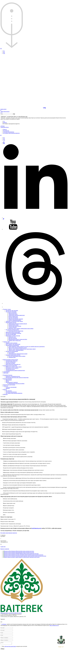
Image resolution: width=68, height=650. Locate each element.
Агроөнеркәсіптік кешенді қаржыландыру (15, 370)
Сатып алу (5, 385)
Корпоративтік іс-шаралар (12, 382)
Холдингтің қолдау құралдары (10, 365)
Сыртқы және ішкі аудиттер (14, 326)
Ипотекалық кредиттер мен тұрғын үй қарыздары (17, 377)
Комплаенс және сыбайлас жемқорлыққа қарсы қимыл (20, 328)
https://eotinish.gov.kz (54, 625)
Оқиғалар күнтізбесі (10, 363)
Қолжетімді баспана (7, 375)
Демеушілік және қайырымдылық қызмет (17, 353)
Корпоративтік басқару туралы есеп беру (17, 339)
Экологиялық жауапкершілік (12, 345)
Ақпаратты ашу (12, 357)
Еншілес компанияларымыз (14, 320)
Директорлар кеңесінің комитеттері (16, 315)
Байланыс (5, 394)
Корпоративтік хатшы (13, 324)
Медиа (7, 381)
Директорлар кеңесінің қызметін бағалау (17, 323)
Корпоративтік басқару (11, 322)
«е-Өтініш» (3, 624)
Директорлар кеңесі (12, 314)
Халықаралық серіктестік (11, 360)
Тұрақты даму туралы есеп (14, 340)
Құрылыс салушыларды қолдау (13, 376)
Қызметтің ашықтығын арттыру (13, 354)
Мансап (5, 122)
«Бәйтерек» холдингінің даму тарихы (14, 321)
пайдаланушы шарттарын (10, 646)
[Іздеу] (43, 107)
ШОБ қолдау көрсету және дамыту (14, 366)
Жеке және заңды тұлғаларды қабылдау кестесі (11, 612)
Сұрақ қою (3, 546)
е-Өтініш (3, 126)
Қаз (4, 52)
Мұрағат (8, 388)
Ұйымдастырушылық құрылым (15, 318)
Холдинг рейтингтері (11, 362)
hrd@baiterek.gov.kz (36, 528)
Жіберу (2, 648)
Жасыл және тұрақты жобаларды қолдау (17, 347)
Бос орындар (6, 130)
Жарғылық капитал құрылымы (13, 332)
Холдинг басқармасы (13, 317)
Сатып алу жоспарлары (11, 387)
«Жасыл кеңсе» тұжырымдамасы (15, 350)
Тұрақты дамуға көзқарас (11, 342)
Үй (4, 121)
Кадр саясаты (11, 352)
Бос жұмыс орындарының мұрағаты (11, 133)
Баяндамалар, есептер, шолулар (13, 335)
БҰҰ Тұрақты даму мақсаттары (13, 344)
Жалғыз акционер (12, 312)
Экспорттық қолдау (10, 369)
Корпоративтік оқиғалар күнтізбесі (16, 383)
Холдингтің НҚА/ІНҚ (11, 334)
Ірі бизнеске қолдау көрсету (12, 368)
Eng (4, 53)
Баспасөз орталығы (7, 378)
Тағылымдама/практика (8, 131)
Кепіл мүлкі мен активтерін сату (13, 364)
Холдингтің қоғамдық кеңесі (12, 329)
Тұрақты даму (6, 341)
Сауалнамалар (6, 371)
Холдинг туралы (7, 309)
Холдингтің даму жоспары (12, 310)
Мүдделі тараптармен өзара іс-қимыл (16, 356)
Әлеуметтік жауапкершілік (12, 351)
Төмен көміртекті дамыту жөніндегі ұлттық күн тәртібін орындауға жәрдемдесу (26, 346)
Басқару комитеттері (13, 316)
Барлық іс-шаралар (5, 548)
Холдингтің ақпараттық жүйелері (13, 333)
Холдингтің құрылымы (11, 311)
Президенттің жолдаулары (9, 384)
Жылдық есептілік (12, 338)
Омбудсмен (5, 372)
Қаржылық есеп (12, 336)
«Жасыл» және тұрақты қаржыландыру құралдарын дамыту (22, 348)
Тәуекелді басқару (12, 327)
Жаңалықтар (9, 379)
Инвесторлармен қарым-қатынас (10, 359)
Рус (4, 50)
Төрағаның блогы (5, 127)
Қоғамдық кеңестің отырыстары (15, 330)
